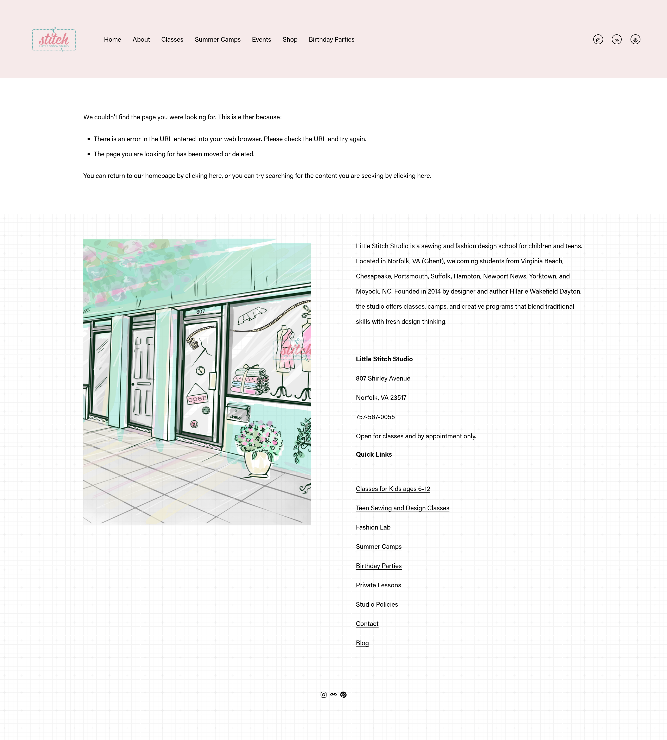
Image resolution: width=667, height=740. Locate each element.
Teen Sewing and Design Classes (402, 507)
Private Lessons (378, 585)
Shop (290, 39)
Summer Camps (379, 546)
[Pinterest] (635, 39)
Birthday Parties (379, 565)
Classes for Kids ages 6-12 (393, 488)
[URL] (617, 39)
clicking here (203, 175)
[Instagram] (598, 39)
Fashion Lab (373, 527)
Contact (367, 623)
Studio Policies (377, 604)
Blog (362, 642)
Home (112, 39)
